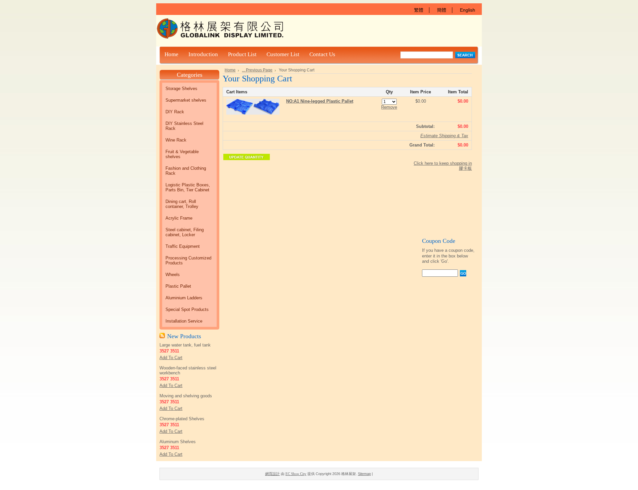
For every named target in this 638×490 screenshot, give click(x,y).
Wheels (172, 274)
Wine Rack (175, 140)
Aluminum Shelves (178, 441)
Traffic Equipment (182, 246)
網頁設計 (272, 474)
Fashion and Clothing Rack (185, 171)
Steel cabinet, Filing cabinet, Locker (184, 232)
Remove (389, 107)
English (467, 10)
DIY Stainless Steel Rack (184, 126)
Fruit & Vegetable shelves (182, 154)
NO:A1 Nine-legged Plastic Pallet (319, 101)
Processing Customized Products (188, 260)
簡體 (441, 10)
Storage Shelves (181, 88)
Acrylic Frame (178, 218)
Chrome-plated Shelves (182, 418)
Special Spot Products (187, 309)
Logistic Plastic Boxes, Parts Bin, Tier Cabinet (187, 187)
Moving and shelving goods (186, 395)
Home (230, 70)
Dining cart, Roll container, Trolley (181, 204)
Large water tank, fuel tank (185, 345)
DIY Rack (174, 111)
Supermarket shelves (185, 100)
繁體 (418, 10)
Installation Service (183, 321)
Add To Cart (171, 357)
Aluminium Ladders (183, 297)
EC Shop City (295, 474)
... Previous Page (257, 70)
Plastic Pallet (178, 286)
